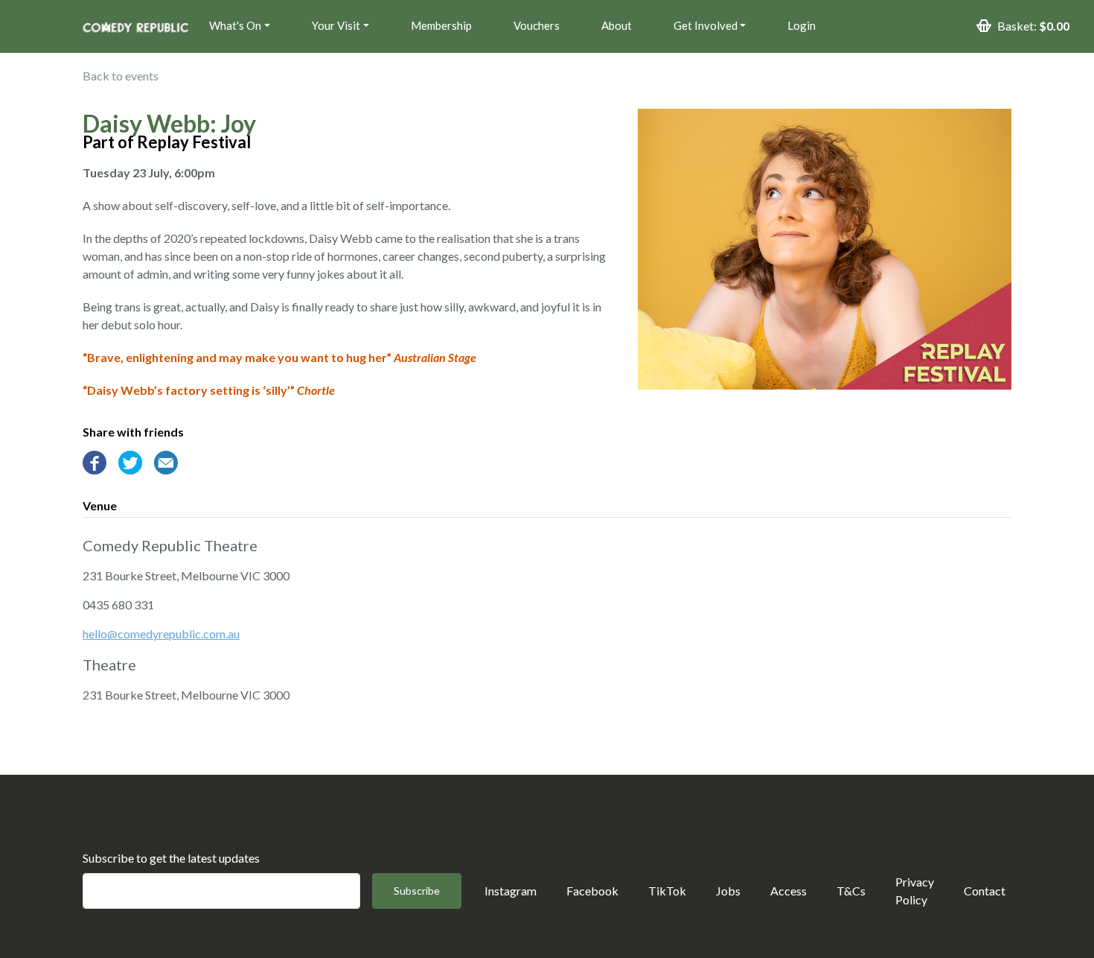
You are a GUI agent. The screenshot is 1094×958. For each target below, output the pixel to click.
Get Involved (706, 25)
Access (788, 891)
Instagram (510, 891)
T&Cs (851, 891)
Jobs (728, 891)
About (616, 25)
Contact (984, 891)
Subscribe (417, 890)
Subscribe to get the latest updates (171, 858)
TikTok (667, 891)
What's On (235, 25)
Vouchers (537, 25)
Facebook (592, 891)
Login (801, 25)
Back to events (121, 76)
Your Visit (336, 25)
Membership (441, 25)
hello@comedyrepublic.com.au (161, 633)
